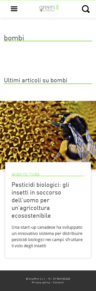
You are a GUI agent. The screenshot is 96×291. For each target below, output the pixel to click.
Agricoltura (26, 174)
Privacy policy (41, 282)
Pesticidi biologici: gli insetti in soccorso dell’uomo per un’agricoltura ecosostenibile (40, 200)
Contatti (58, 282)
